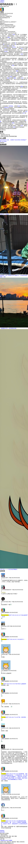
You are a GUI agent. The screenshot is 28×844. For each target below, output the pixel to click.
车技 (14, 34)
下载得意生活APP (4, 840)
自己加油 (4, 141)
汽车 (22, 54)
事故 (9, 37)
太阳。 (8, 140)
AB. (1, 141)
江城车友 (2, 0)
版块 (3, 832)
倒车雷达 (11, 106)
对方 (5, 48)
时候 (11, 76)
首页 (1, 832)
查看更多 (2, 830)
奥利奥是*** (24, 140)
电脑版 (10, 840)
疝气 (14, 47)
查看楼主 (2, 2)
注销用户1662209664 (15, 140)
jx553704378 (3, 140)
